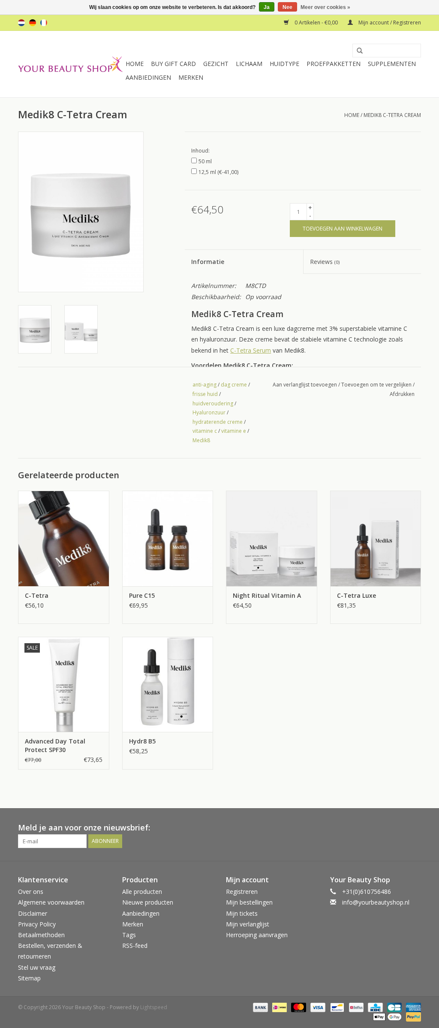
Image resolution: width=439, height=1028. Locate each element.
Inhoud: (200, 150)
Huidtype (284, 64)
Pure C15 (142, 595)
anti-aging (204, 384)
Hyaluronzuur (209, 412)
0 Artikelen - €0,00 (316, 22)
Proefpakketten (334, 64)
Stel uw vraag (36, 967)
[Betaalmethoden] (259, 1006)
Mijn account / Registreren (389, 22)
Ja (267, 7)
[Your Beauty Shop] (70, 64)
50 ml (205, 161)
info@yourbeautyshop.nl (375, 902)
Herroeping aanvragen (257, 935)
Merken (190, 77)
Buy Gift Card (173, 64)
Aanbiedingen (148, 77)
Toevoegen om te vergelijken (377, 384)
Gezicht (216, 64)
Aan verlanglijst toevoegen (305, 384)
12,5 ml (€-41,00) (218, 172)
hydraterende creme (217, 422)
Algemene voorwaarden (51, 902)
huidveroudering (212, 403)
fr (43, 22)
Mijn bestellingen (249, 902)
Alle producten (142, 891)
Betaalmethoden (41, 935)
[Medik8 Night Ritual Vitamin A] (271, 538)
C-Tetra (36, 595)
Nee (287, 7)
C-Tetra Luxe (356, 595)
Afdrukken (402, 394)
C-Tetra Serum (250, 350)
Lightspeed (153, 1007)
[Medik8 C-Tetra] (63, 538)
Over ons (30, 891)
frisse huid (205, 394)
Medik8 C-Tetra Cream (392, 115)
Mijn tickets (242, 913)
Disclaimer (32, 913)
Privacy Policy (37, 924)
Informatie (207, 262)
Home (135, 64)
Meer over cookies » (325, 7)
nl (21, 22)
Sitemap (29, 978)
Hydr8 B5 (142, 741)
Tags (129, 935)
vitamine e (233, 431)
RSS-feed (134, 945)
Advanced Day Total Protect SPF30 (55, 745)
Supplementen (392, 64)
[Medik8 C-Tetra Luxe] (375, 538)
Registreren (242, 891)
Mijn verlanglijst (247, 924)
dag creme (234, 384)
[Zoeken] (356, 51)
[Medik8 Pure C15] (167, 538)
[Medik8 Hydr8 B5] (167, 684)
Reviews (325, 262)
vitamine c (204, 431)
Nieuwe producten (147, 902)
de (32, 22)
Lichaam (249, 64)
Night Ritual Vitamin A (267, 595)
